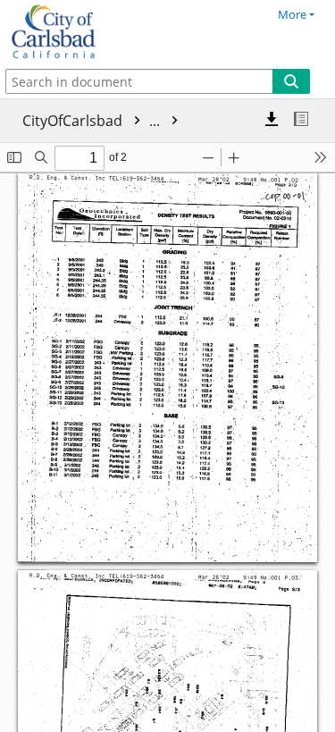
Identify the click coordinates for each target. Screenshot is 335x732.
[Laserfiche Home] (76, 32)
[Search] (291, 81)
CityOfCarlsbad (92, 120)
